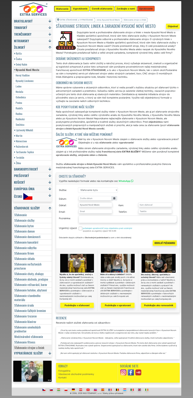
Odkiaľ (62, 205)
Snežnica (20, 124)
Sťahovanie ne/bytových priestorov (28, 266)
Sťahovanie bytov (24, 225)
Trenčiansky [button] (22, 34)
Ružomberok (22, 146)
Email (62, 211)
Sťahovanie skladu (24, 258)
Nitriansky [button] (21, 40)
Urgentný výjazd (68, 228)
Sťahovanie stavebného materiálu (27, 297)
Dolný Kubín (21, 64)
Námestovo (21, 141)
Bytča (19, 53)
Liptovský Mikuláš (24, 130)
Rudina (19, 114)
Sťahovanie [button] (62, 8)
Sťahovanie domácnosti (27, 236)
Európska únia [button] (24, 188)
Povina (19, 103)
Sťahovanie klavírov (25, 321)
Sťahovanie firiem (24, 253)
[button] (33, 208)
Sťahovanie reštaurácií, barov (30, 284)
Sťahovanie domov (24, 231)
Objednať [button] (173, 26)
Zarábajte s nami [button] (126, 8)
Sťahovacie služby (24, 220)
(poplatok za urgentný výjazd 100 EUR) (99, 231)
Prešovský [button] (21, 175)
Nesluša (19, 92)
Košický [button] (19, 182)
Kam (121, 205)
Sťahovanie (20, 214)
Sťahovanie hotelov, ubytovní (30, 290)
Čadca (19, 59)
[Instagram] (123, 372)
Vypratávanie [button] (80, 8)
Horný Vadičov (23, 75)
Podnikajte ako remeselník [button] (158, 305)
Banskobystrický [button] (26, 169)
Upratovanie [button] (146, 8)
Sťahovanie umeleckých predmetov (27, 329)
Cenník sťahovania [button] (102, 8)
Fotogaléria (64, 370)
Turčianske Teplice (25, 152)
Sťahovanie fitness (24, 342)
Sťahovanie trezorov (25, 316)
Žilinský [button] (19, 47)
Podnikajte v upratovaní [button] (118, 305)
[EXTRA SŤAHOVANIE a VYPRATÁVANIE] (33, 8)
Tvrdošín (20, 157)
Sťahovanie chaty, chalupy (29, 273)
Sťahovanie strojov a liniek (29, 347)
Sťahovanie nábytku (25, 247)
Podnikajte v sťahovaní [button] (77, 305)
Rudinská (20, 119)
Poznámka (64, 218)
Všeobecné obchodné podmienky (76, 374)
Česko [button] (18, 196)
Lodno (18, 86)
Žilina (18, 163)
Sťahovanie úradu (24, 305)
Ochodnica (21, 97)
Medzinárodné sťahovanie (28, 336)
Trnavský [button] (20, 27)
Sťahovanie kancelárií (26, 242)
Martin (19, 136)
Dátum (62, 198)
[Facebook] (130, 372)
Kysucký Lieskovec (25, 81)
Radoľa (19, 108)
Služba (62, 190)
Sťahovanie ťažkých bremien (30, 310)
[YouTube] (138, 372)
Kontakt (62, 377)
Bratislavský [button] (23, 21)
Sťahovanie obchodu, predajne (31, 279)
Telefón (122, 211)
